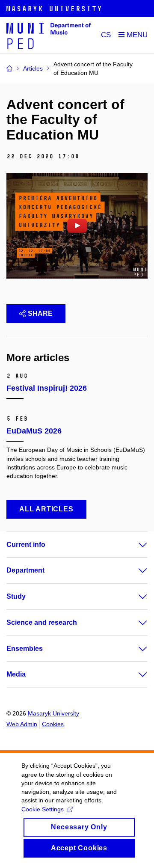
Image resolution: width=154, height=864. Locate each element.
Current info (25, 544)
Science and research (41, 622)
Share (40, 313)
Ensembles (24, 648)
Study (16, 596)
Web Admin (21, 724)
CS (106, 35)
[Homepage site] (48, 35)
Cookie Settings (42, 809)
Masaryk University (53, 713)
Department (25, 570)
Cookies (53, 724)
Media (16, 674)
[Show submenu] (134, 545)
